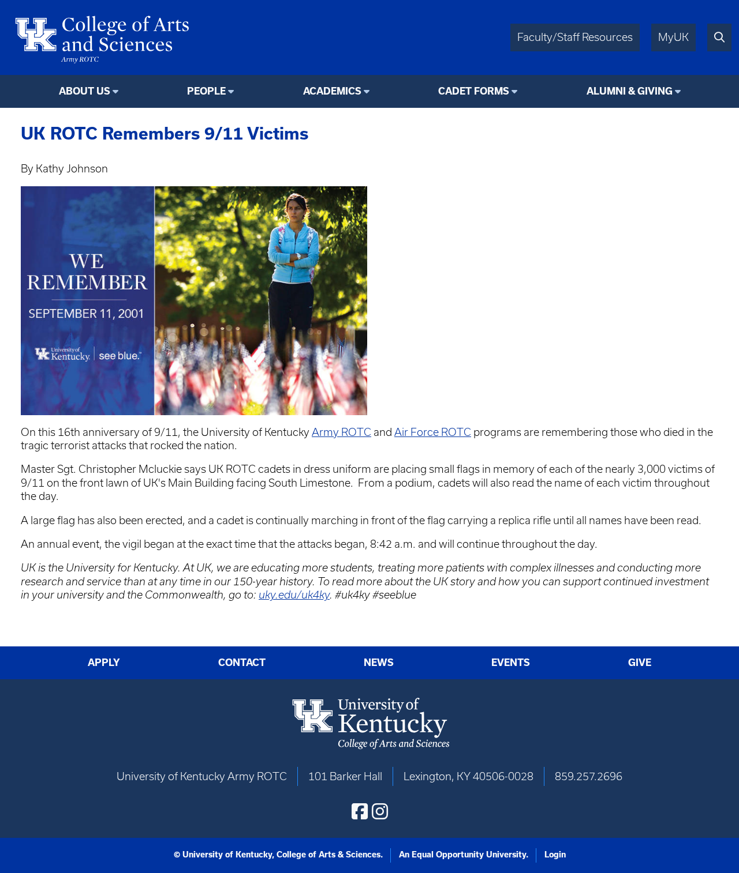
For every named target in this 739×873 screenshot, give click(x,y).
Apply (104, 662)
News (379, 662)
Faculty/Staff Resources (575, 37)
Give (639, 662)
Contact (242, 662)
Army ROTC (341, 432)
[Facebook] (360, 811)
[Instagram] (380, 811)
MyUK (673, 37)
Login (555, 854)
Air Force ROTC (432, 432)
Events (510, 662)
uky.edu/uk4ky (294, 595)
